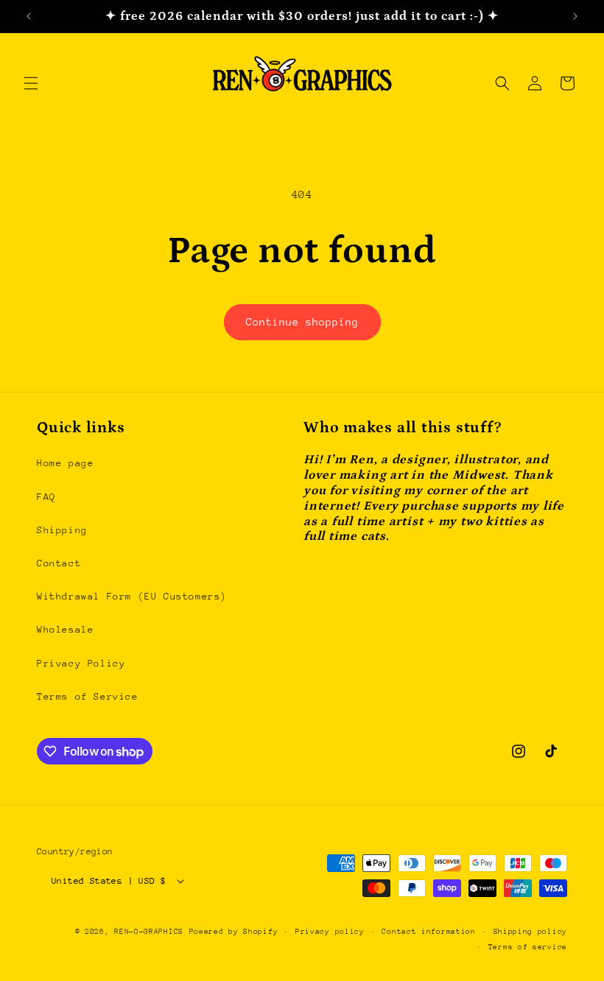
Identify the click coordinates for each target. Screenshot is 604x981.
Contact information (428, 931)
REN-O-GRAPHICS (148, 931)
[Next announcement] (575, 16)
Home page (65, 462)
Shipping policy (531, 931)
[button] (31, 83)
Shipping (62, 529)
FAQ (46, 496)
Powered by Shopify (233, 931)
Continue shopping (302, 322)
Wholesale (65, 629)
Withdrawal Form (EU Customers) (132, 596)
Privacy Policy (81, 663)
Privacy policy (330, 931)
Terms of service (527, 947)
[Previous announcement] (29, 16)
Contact (59, 563)
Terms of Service (87, 696)
